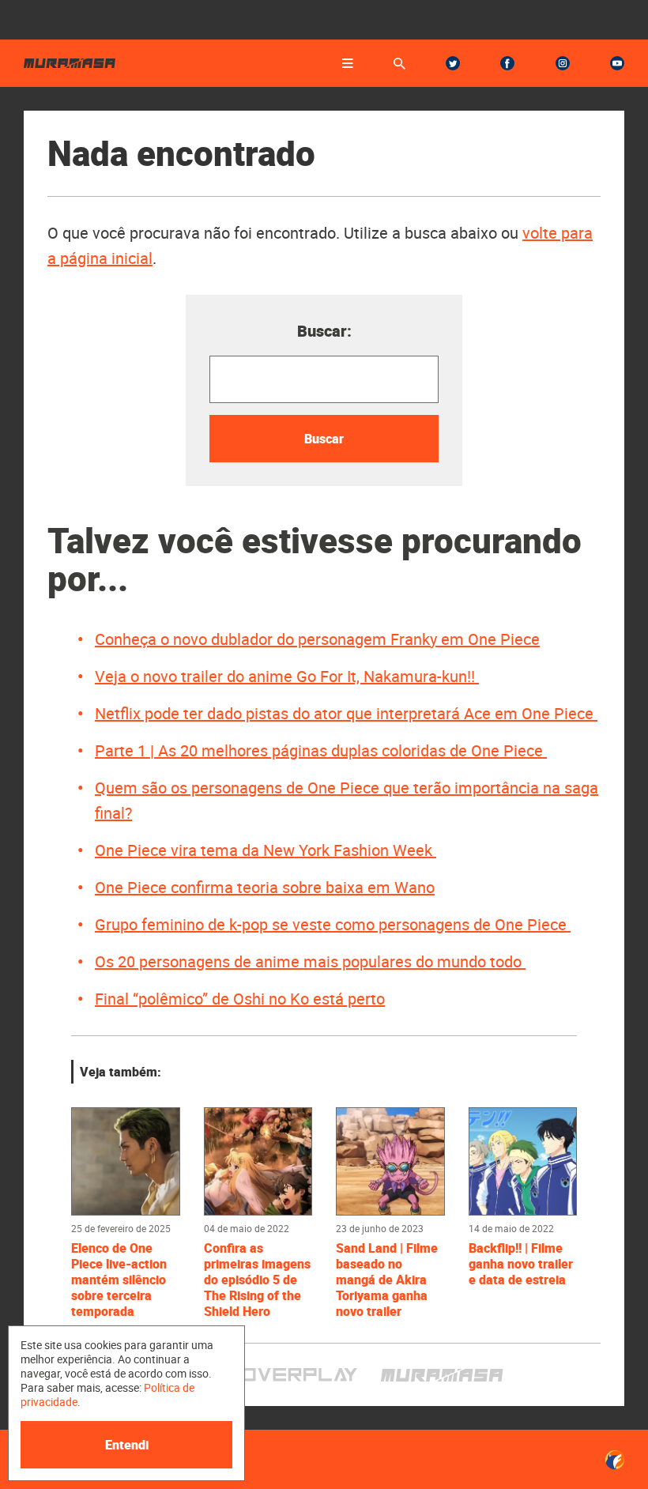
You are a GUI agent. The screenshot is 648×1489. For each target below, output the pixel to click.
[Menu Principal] (347, 63)
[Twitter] (453, 63)
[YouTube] (617, 63)
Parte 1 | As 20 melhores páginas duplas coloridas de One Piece (321, 750)
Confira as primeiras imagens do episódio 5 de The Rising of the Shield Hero (257, 1279)
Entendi (127, 1444)
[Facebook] (507, 63)
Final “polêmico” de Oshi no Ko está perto (240, 998)
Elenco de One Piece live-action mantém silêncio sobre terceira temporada (119, 1279)
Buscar (324, 438)
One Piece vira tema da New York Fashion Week (265, 850)
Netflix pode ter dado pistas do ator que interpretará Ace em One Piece (346, 713)
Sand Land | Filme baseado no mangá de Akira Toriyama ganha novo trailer (387, 1279)
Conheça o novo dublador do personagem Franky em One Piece (317, 639)
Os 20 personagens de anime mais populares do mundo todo (310, 961)
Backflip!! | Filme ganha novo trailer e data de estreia (521, 1263)
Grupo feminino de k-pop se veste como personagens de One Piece (333, 924)
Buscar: (324, 330)
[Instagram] (563, 63)
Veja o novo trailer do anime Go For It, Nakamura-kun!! (287, 676)
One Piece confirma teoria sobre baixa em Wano (265, 887)
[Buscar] (399, 64)
